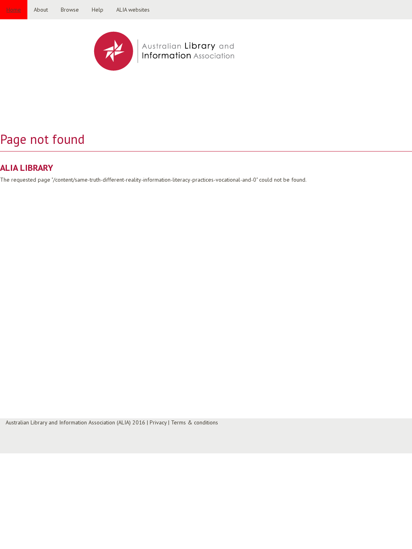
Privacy (158, 422)
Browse (70, 9)
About (41, 9)
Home (13, 9)
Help (97, 9)
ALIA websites (133, 9)
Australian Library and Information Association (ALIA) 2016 (75, 422)
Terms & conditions (194, 422)
